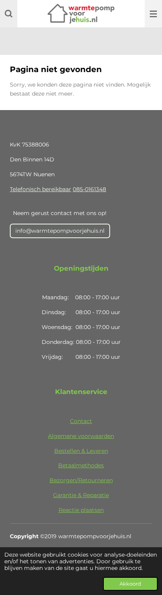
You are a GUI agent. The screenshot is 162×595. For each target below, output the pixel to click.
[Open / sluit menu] (153, 13)
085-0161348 (89, 189)
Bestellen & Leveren (81, 450)
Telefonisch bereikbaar (40, 189)
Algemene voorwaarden (81, 435)
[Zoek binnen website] (8, 13)
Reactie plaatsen (81, 510)
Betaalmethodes (81, 465)
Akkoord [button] (130, 584)
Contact (81, 421)
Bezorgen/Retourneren (81, 480)
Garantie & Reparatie (81, 495)
